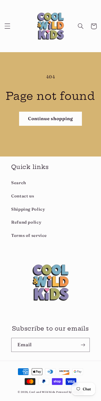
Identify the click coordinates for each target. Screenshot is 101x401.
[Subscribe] (83, 345)
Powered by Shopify (69, 391)
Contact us (22, 196)
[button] (7, 26)
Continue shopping (50, 118)
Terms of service (29, 235)
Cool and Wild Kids (42, 391)
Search (18, 182)
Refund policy (26, 222)
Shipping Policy (28, 209)
